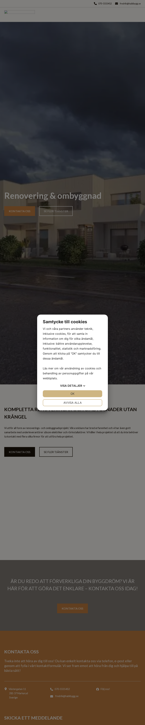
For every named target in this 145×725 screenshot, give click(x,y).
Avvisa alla (72, 402)
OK (72, 393)
